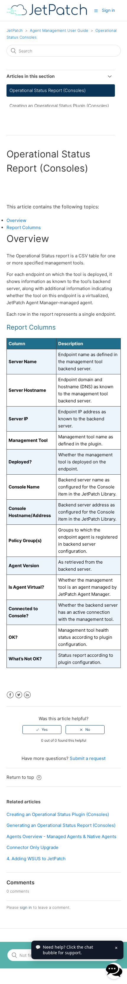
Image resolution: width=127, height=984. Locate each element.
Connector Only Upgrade (32, 847)
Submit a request (87, 758)
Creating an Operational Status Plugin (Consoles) (59, 105)
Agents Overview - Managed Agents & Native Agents (61, 836)
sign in (26, 907)
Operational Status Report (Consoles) (47, 90)
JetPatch (14, 30)
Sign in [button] (108, 10)
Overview (16, 220)
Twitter (18, 695)
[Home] (46, 13)
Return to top (20, 777)
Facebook (10, 695)
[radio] (41, 729)
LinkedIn (27, 695)
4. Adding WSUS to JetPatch (36, 858)
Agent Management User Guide (59, 30)
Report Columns (23, 227)
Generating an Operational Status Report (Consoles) (60, 825)
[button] (96, 10)
